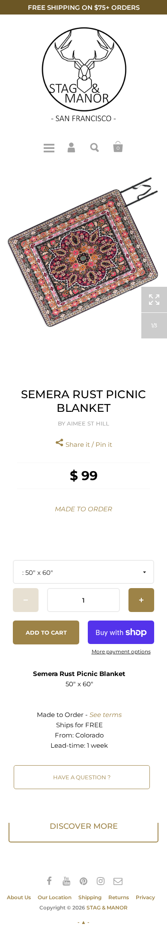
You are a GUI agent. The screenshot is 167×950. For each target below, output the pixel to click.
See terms (105, 715)
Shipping (89, 897)
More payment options (121, 651)
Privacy (145, 897)
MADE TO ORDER (83, 509)
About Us (19, 897)
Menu (49, 146)
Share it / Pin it (88, 444)
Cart (118, 146)
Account (72, 146)
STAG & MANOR (107, 907)
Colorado (89, 735)
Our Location (55, 897)
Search (95, 146)
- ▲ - (83, 922)
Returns (118, 897)
